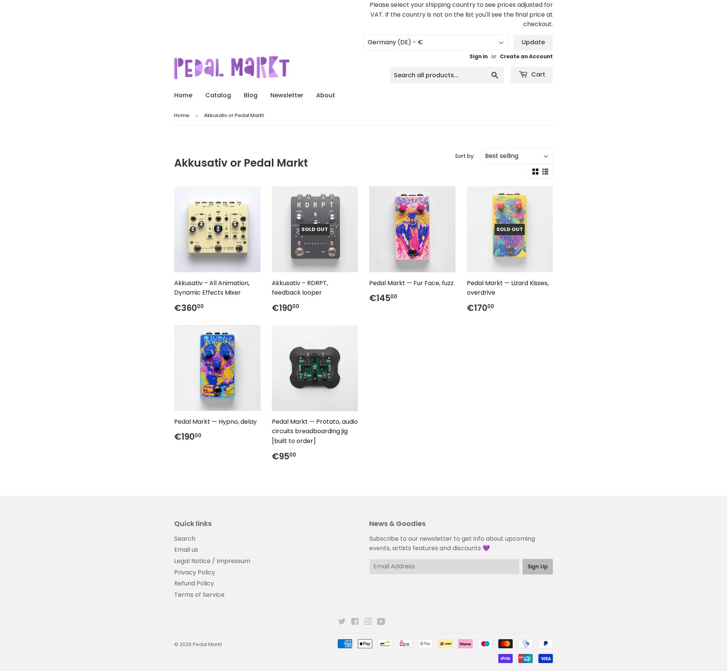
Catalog (218, 95)
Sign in (479, 56)
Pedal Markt (207, 644)
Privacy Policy (194, 572)
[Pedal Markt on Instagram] (368, 622)
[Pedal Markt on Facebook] (355, 622)
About (325, 95)
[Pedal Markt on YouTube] (381, 622)
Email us (186, 549)
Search (184, 538)
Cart (537, 74)
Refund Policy (194, 583)
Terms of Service (199, 594)
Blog (250, 95)
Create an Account (526, 56)
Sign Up (537, 566)
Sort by (464, 156)
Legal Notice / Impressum (212, 561)
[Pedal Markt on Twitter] (342, 622)
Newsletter (286, 95)
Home (183, 95)
